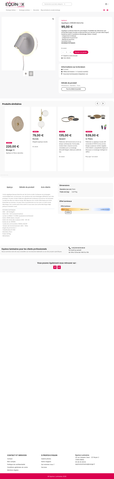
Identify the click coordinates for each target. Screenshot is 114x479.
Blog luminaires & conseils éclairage (50, 10)
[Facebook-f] (55, 267)
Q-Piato (89, 139)
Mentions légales (13, 470)
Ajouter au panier (81, 52)
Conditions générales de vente (17, 467)
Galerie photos (46, 459)
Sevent (62, 139)
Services (44, 467)
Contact (9, 459)
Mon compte (11, 461)
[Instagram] (107, 10)
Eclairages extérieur (24, 10)
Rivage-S (10, 150)
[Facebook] (104, 10)
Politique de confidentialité (16, 464)
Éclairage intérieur (11, 10)
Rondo (36, 139)
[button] (53, 18)
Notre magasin (46, 461)
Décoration (36, 10)
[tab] (10, 187)
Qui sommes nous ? (47, 464)
